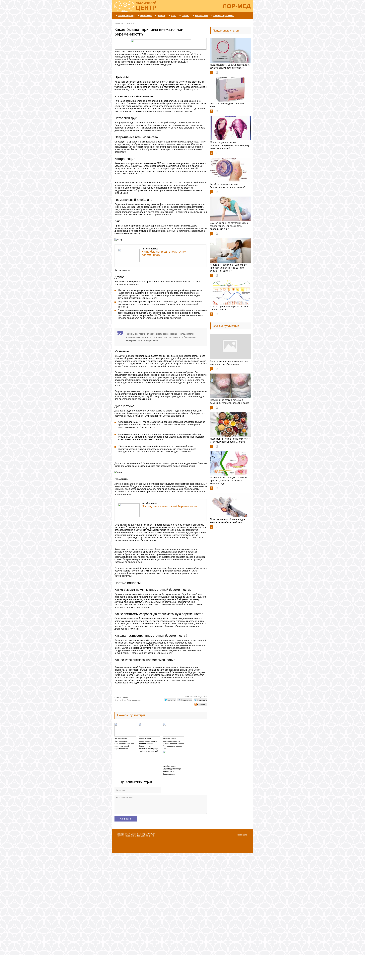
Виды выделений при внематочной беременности (172, 771)
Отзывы (185, 16)
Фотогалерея (146, 16)
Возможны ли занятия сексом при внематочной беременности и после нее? (173, 745)
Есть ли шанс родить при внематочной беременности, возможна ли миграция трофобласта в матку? (148, 746)
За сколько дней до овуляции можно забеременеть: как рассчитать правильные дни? (229, 226)
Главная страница (126, 16)
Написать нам (201, 16)
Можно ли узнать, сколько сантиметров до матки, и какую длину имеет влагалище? (229, 145)
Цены (173, 16)
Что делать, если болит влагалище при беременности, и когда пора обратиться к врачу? (228, 268)
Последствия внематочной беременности (169, 506)
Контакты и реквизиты (223, 16)
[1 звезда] (115, 700)
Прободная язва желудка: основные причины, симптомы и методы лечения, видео (229, 480)
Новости (161, 16)
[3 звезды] (120, 700)
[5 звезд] (125, 700)
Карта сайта (242, 835)
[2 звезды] (118, 700)
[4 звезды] (123, 700)
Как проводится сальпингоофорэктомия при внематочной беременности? (124, 745)
